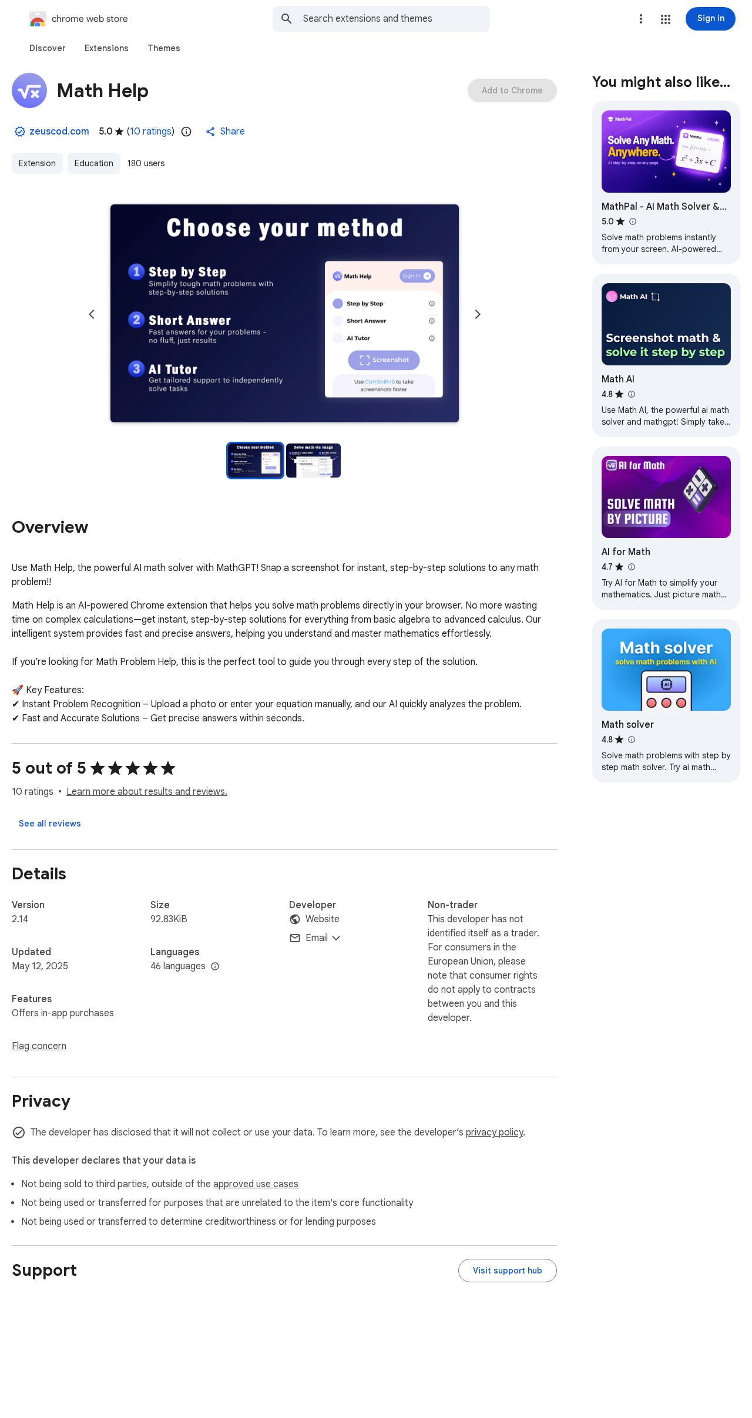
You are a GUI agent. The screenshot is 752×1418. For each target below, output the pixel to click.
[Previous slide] (91, 314)
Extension (37, 163)
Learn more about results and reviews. (146, 792)
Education (94, 163)
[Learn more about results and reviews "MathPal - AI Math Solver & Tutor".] (632, 221)
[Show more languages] (215, 967)
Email (317, 938)
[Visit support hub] (507, 1270)
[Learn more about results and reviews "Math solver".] (631, 739)
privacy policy (494, 1132)
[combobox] (396, 19)
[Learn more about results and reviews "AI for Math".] (631, 567)
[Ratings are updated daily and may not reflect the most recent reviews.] (186, 131)
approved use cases (255, 1184)
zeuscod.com (59, 131)
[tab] (47, 48)
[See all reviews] (50, 823)
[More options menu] (641, 19)
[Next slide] (477, 314)
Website (323, 919)
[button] (665, 19)
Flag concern (39, 1046)
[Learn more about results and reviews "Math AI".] (631, 394)
